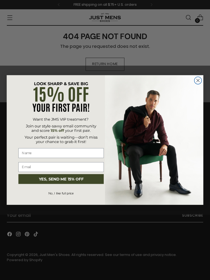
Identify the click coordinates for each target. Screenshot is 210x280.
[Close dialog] (198, 80)
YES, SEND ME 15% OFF (61, 179)
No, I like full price (61, 193)
